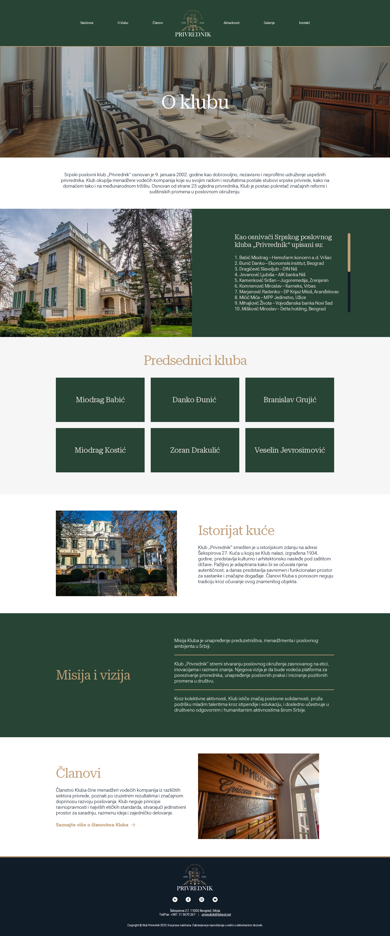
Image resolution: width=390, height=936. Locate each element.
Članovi (158, 23)
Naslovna (86, 23)
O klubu (123, 23)
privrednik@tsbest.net (216, 914)
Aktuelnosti (231, 23)
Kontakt (304, 23)
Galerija (269, 23)
